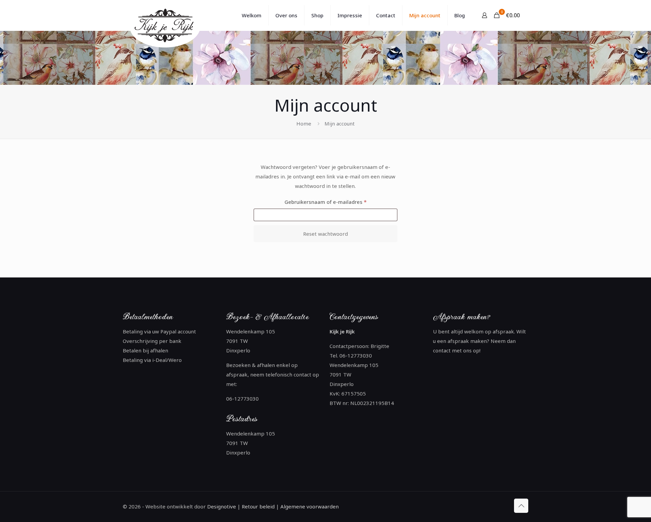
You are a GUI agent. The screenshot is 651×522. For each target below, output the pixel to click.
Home (303, 123)
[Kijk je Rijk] (166, 26)
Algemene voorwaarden (309, 506)
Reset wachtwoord (325, 233)
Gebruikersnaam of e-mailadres (333, 201)
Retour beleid (258, 506)
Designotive (221, 506)
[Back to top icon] (521, 506)
